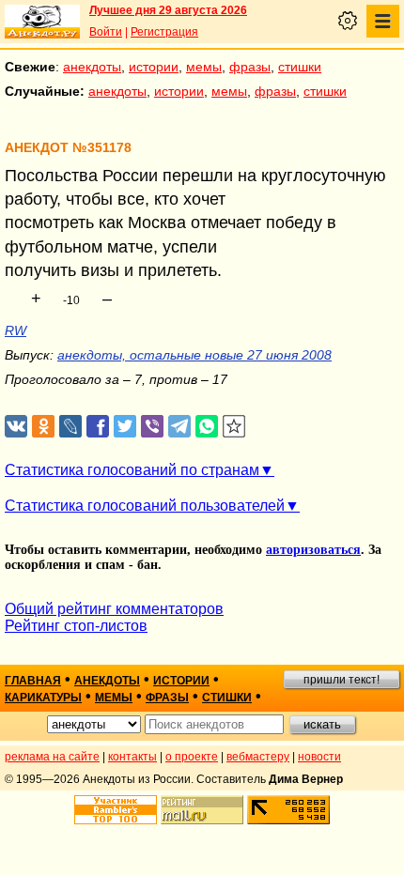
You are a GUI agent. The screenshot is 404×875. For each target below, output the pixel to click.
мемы (204, 66)
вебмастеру (257, 756)
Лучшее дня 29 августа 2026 (168, 10)
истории (154, 66)
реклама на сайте (52, 756)
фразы (250, 66)
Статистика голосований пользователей (145, 506)
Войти (105, 31)
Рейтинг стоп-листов (76, 626)
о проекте (191, 756)
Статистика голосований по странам (132, 470)
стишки (299, 66)
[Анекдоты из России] (42, 21)
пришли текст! (341, 679)
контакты (132, 756)
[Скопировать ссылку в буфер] (234, 426)
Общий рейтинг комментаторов (114, 609)
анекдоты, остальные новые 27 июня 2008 (194, 354)
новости (319, 756)
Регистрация (164, 31)
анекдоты (92, 66)
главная (33, 680)
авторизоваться (313, 550)
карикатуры (43, 697)
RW (15, 330)
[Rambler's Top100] (115, 809)
